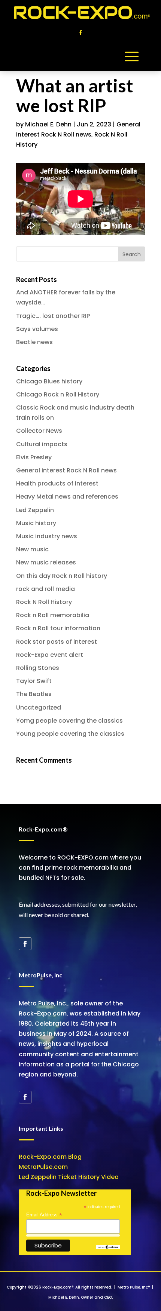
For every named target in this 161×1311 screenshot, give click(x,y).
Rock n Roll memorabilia (52, 615)
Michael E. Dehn (48, 124)
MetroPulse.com (43, 1167)
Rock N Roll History (44, 602)
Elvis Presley (34, 457)
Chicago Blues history (49, 381)
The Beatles (34, 694)
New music (32, 549)
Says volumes (37, 329)
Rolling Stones (37, 668)
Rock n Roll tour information (58, 628)
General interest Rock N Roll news (66, 470)
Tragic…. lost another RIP (53, 316)
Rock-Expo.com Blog (50, 1156)
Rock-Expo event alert (49, 654)
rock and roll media (45, 589)
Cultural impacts (41, 444)
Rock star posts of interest (56, 641)
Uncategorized (38, 707)
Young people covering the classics (70, 733)
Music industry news (46, 536)
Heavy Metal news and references (67, 496)
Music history (36, 523)
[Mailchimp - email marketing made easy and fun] (107, 1247)
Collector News (39, 430)
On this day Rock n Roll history (61, 576)
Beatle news (34, 342)
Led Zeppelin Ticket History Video (69, 1177)
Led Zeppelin (35, 510)
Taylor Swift (34, 681)
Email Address (44, 1215)
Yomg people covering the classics (69, 720)
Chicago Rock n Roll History (57, 394)
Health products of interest (57, 483)
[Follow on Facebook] (80, 32)
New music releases (46, 562)
